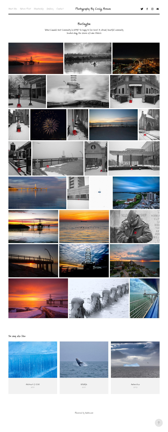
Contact (60, 9)
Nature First (25, 9)
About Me (12, 9)
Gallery (50, 9)
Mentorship (39, 9)
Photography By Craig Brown (93, 8)
